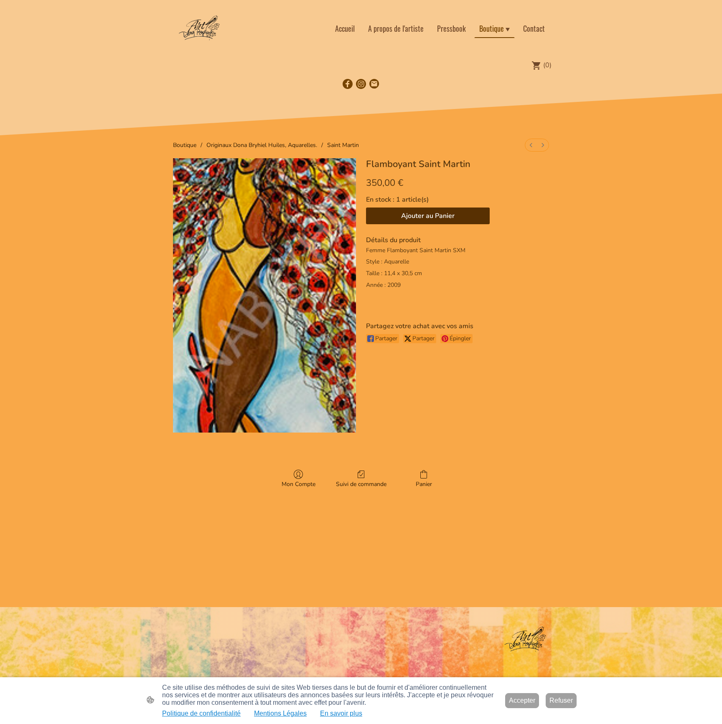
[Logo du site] (199, 28)
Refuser (561, 700)
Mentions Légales (280, 713)
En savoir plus (341, 713)
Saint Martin (343, 145)
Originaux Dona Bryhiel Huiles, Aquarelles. (261, 145)
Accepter (522, 700)
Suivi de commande (361, 484)
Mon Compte (298, 484)
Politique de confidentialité (201, 713)
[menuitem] (531, 145)
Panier (424, 484)
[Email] (374, 84)
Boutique (184, 145)
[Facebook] (348, 84)
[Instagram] (361, 84)
